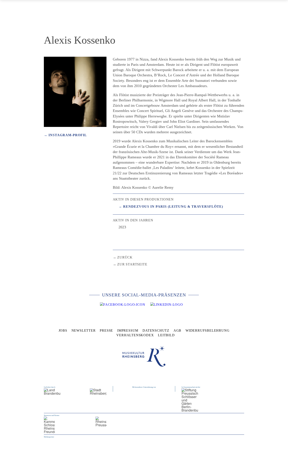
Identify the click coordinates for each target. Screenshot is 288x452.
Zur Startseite (132, 264)
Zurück (125, 257)
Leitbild (166, 335)
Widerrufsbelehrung (207, 330)
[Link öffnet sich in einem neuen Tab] (122, 304)
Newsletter (83, 330)
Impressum (127, 330)
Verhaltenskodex (135, 335)
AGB (177, 330)
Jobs (63, 330)
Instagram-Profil (67, 135)
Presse (106, 330)
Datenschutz (156, 330)
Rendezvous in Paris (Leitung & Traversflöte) (173, 206)
